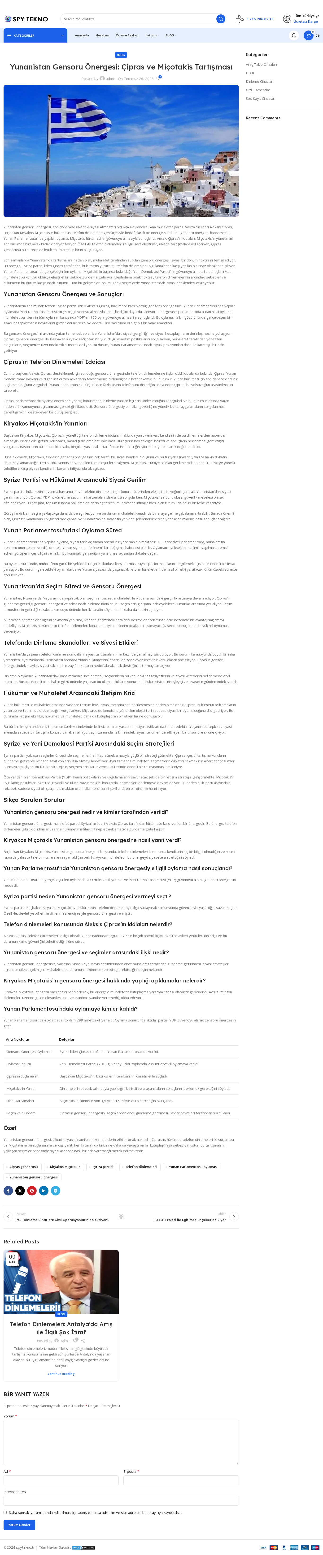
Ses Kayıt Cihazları (260, 98)
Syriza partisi (102, 1167)
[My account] (294, 35)
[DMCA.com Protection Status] (84, 1547)
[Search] (220, 18)
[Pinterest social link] (32, 1190)
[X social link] (20, 1190)
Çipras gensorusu (24, 1167)
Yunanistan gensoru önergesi (34, 1177)
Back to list (121, 1216)
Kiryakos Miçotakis (65, 1167)
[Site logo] (27, 18)
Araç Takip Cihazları (261, 64)
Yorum (10, 1416)
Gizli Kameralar (258, 89)
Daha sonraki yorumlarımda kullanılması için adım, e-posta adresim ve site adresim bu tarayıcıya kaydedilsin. (95, 1512)
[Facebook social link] (8, 1190)
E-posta (131, 1471)
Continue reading (61, 1374)
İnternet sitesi (15, 1491)
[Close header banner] (317, 4)
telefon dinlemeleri (141, 1167)
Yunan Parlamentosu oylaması (193, 1167)
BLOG (121, 55)
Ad (7, 1471)
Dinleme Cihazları (259, 81)
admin (111, 78)
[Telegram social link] (55, 1190)
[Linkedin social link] (43, 1190)
